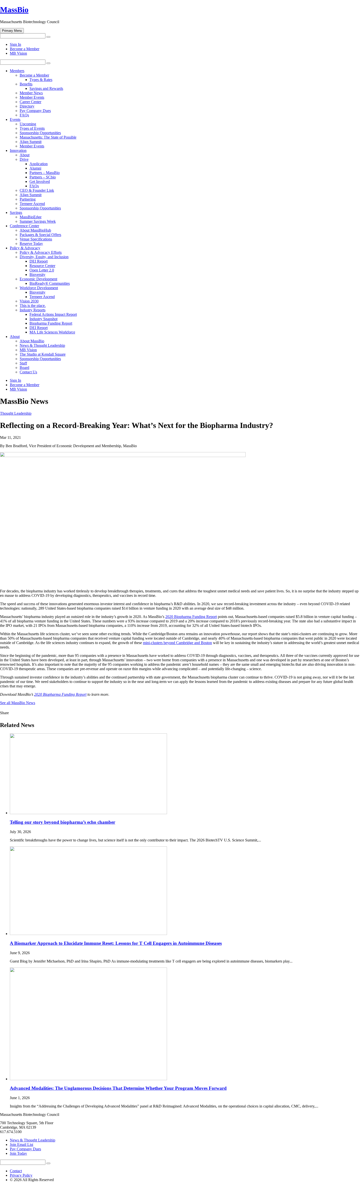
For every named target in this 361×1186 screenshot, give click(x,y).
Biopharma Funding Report (50, 323)
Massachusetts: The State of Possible (48, 137)
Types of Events (32, 128)
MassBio (14, 9)
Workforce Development (39, 288)
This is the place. (33, 305)
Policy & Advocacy (25, 248)
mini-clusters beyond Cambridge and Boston (177, 643)
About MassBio (32, 341)
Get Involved (39, 181)
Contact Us (28, 372)
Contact (16, 1171)
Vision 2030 (29, 301)
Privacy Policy (21, 1175)
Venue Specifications (36, 239)
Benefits (26, 84)
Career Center (30, 102)
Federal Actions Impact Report (53, 314)
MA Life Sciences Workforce (52, 332)
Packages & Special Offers (40, 235)
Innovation (18, 150)
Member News (31, 93)
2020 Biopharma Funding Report (191, 617)
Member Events (32, 97)
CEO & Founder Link (37, 190)
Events (15, 119)
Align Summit (31, 142)
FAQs (24, 115)
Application (38, 164)
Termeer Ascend (32, 204)
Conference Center (24, 226)
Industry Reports (32, 310)
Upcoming (28, 124)
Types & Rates (40, 80)
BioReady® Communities (49, 283)
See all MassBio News (17, 703)
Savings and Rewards (46, 88)
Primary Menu (12, 30)
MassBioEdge (31, 217)
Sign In (15, 44)
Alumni (35, 168)
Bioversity (37, 274)
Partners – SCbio (42, 177)
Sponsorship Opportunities (40, 133)
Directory (27, 106)
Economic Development (38, 279)
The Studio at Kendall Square (43, 354)
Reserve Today (31, 243)
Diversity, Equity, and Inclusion (44, 257)
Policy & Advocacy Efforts (41, 252)
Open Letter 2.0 (41, 270)
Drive (24, 159)
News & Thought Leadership (42, 345)
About (24, 155)
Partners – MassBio (44, 173)
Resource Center (42, 266)
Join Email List (21, 1144)
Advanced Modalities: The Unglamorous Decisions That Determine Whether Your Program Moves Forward (118, 1088)
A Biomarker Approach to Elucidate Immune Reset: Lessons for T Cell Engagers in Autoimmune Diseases (116, 943)
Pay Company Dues (35, 111)
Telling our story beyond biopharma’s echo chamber (62, 822)
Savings (16, 212)
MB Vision (18, 53)
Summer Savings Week (38, 221)
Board (24, 367)
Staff (23, 363)
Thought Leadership (15, 413)
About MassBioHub (35, 230)
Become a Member (24, 49)
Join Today (18, 1153)
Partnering (28, 199)
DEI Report (38, 261)
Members (17, 71)
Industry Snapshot (43, 319)
